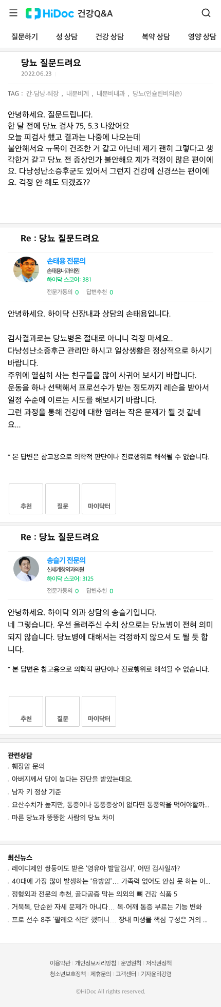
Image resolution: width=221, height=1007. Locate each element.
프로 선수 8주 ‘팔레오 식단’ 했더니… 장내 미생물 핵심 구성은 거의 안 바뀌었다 (112, 920)
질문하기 (24, 37)
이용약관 (60, 963)
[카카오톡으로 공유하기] (89, 76)
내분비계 (78, 94)
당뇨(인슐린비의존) (157, 94)
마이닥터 (99, 506)
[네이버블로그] (115, 76)
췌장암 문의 (28, 766)
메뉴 (13, 13)
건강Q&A (95, 14)
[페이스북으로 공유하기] (77, 76)
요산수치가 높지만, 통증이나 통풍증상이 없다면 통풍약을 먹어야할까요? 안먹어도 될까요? (112, 805)
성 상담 (67, 37)
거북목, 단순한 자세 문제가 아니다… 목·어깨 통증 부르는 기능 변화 (107, 907)
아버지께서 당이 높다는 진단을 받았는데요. (72, 779)
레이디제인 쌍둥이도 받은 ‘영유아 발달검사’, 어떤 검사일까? (96, 868)
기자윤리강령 (156, 974)
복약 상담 (156, 37)
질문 (62, 506)
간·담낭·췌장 (43, 94)
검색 (206, 12)
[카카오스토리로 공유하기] (102, 76)
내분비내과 (112, 94)
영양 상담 (202, 37)
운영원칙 (131, 963)
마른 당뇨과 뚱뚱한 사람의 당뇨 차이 (63, 818)
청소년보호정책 (68, 974)
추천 (26, 506)
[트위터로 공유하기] (65, 76)
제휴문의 (100, 974)
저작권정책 (159, 963)
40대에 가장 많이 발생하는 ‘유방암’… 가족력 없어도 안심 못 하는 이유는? (112, 881)
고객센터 (126, 974)
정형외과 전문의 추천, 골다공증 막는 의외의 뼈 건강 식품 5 (94, 894)
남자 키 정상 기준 (36, 792)
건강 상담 (110, 37)
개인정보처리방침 (95, 963)
